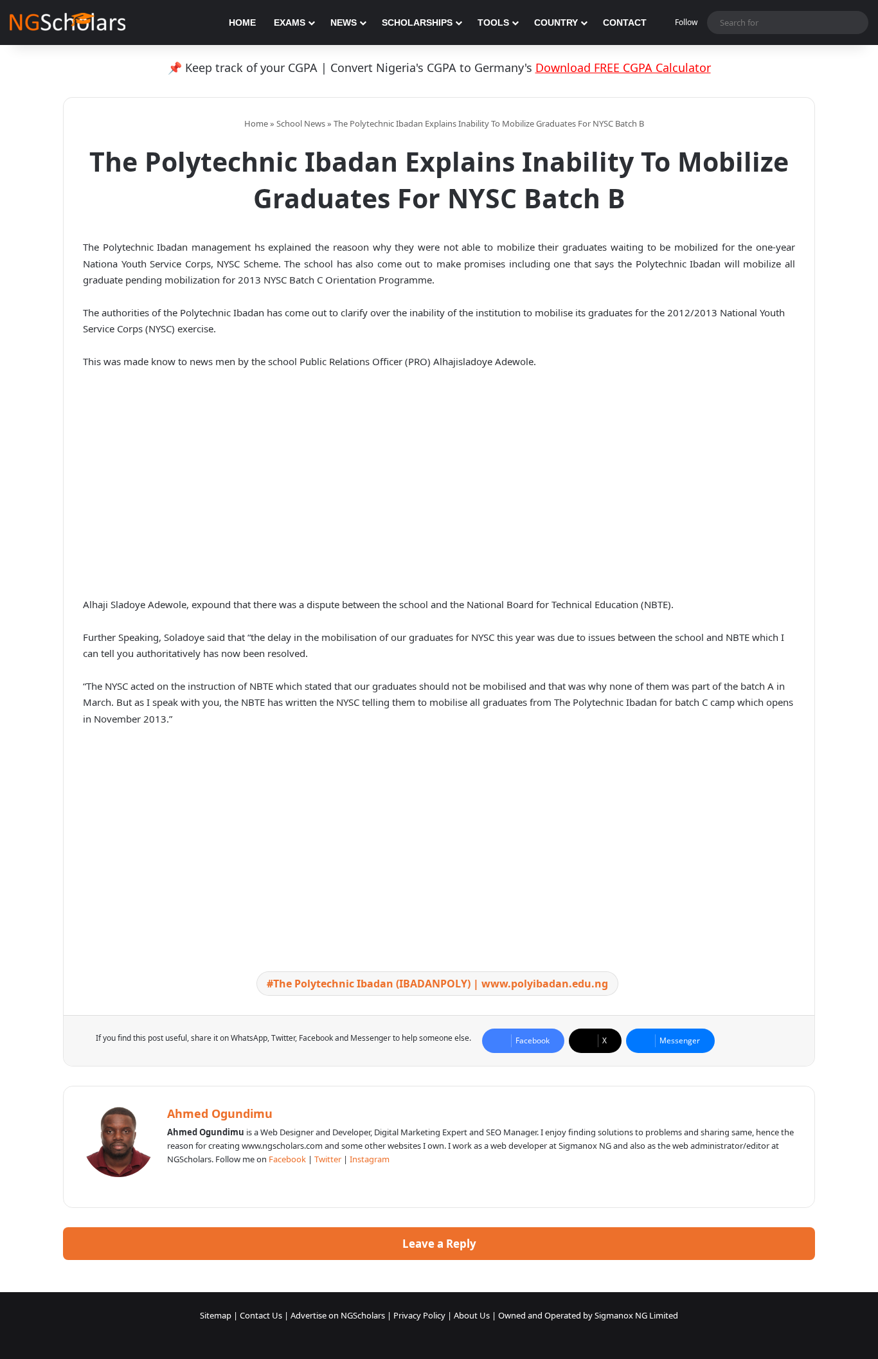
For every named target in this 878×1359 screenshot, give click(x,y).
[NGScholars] (67, 22)
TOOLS (493, 22)
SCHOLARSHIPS (417, 22)
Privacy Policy (419, 1315)
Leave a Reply (439, 1243)
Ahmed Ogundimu (220, 1113)
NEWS (343, 22)
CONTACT (625, 22)
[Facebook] (190, 1180)
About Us (472, 1315)
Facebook (287, 1159)
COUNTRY (556, 22)
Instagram (370, 1159)
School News (300, 123)
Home (255, 123)
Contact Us (261, 1315)
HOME (242, 22)
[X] (205, 1180)
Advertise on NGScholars (338, 1315)
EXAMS (289, 22)
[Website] (175, 1180)
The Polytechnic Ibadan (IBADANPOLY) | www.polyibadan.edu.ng (440, 984)
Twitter (327, 1159)
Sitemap (215, 1315)
